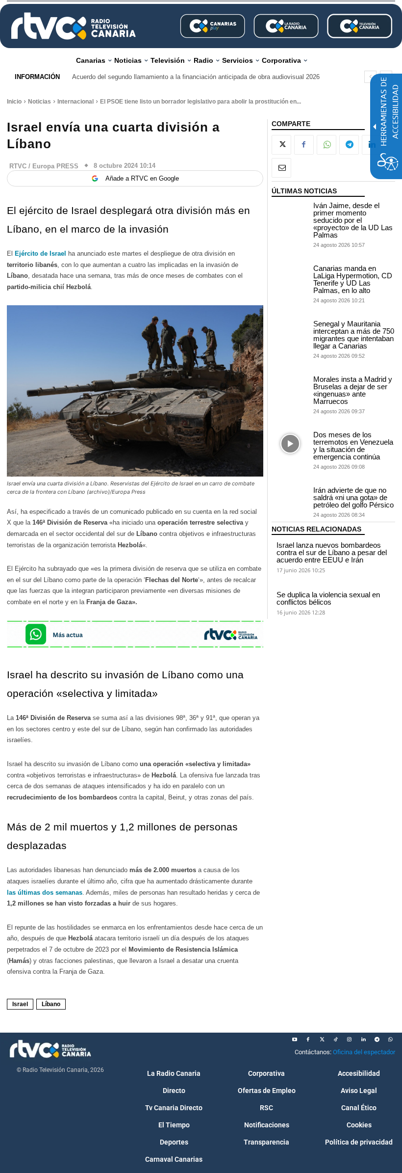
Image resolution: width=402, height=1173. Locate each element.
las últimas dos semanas (44, 892)
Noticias (39, 101)
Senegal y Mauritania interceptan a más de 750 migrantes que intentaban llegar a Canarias (353, 335)
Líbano (51, 1004)
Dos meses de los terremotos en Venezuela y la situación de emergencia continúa (353, 445)
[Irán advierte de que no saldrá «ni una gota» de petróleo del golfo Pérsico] (290, 499)
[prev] (370, 77)
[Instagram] (349, 1039)
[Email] (281, 168)
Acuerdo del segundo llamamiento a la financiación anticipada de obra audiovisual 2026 (196, 76)
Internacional (75, 101)
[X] (281, 145)
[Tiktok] (335, 1039)
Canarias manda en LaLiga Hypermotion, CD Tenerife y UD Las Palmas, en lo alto (352, 279)
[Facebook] (304, 145)
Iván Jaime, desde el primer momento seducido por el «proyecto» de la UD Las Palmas (353, 220)
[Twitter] (322, 1039)
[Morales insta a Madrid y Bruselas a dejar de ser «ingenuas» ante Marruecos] (290, 388)
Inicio (14, 101)
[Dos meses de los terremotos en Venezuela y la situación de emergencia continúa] (290, 444)
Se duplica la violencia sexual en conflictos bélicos (328, 598)
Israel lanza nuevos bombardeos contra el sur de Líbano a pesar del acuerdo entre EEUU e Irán (331, 552)
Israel (20, 1004)
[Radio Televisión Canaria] (73, 26)
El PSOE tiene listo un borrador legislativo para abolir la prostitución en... (200, 101)
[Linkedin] (363, 1039)
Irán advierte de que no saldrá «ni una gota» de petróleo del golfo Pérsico (353, 497)
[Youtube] (294, 1039)
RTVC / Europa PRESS (43, 166)
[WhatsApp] (326, 145)
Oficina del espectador (364, 1052)
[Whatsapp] (390, 1039)
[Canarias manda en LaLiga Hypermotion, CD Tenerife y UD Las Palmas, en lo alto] (290, 278)
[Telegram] (349, 145)
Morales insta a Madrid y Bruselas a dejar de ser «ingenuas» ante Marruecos (352, 390)
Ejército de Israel (40, 253)
